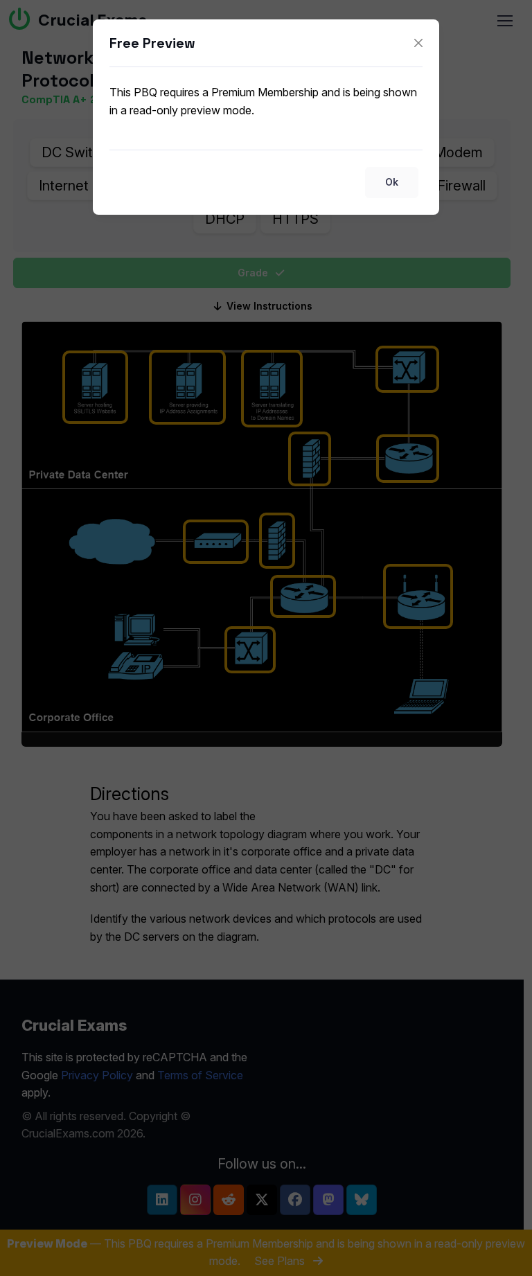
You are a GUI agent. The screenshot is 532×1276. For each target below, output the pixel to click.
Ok (391, 182)
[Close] (418, 43)
